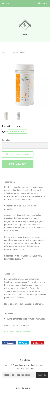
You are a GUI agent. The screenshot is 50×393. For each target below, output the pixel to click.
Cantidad (6, 140)
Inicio (4, 53)
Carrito (45, 3)
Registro (42, 375)
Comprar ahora (17, 164)
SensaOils (26, 388)
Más (7, 3)
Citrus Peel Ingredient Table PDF (18, 331)
